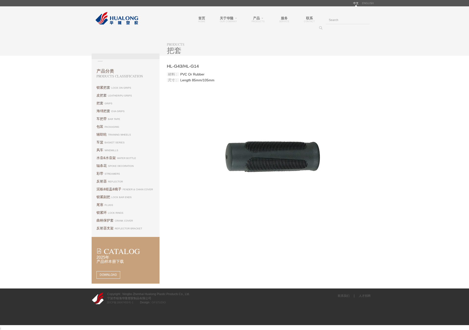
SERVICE (284, 19)
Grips (104, 103)
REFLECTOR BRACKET (119, 228)
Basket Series (110, 142)
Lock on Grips (113, 87)
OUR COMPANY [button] (228, 19)
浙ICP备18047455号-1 (117, 302)
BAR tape (108, 119)
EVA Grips (110, 111)
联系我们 (344, 296)
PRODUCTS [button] (258, 19)
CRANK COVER (114, 220)
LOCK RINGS (109, 212)
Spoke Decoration (115, 166)
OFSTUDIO (158, 302)
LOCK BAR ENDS (114, 197)
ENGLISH (368, 3)
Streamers (108, 173)
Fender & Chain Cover (124, 189)
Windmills (107, 150)
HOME (201, 19)
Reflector (109, 181)
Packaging (107, 126)
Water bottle (116, 158)
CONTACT (309, 19)
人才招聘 (365, 296)
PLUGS (104, 205)
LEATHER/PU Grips (114, 95)
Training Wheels (113, 134)
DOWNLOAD (108, 275)
